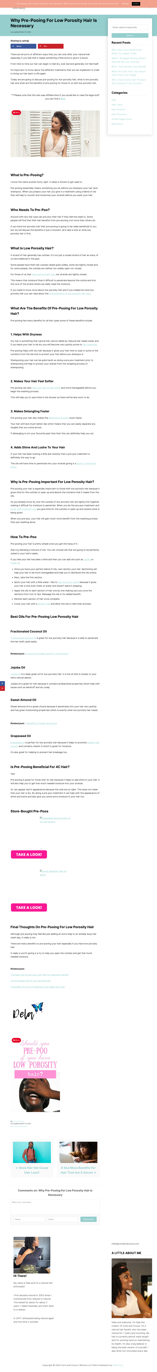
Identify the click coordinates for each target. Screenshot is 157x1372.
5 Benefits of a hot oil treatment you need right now (38, 987)
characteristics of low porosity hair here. (70, 293)
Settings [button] (125, 3)
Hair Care (14, 1126)
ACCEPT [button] (136, 4)
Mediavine (118, 1365)
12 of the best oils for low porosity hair (31, 980)
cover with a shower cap (23, 509)
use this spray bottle (68, 582)
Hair (114, 100)
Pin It (17, 112)
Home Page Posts (122, 119)
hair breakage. (90, 344)
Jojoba (87, 559)
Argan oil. (15, 563)
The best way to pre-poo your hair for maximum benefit (40, 975)
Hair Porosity (22, 1126)
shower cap (44, 604)
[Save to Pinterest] (2, 688)
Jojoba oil (15, 674)
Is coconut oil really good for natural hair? (46, 653)
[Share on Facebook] (2, 683)
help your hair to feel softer (46, 388)
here (62, 98)
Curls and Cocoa (18, 1121)
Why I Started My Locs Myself (129, 66)
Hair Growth (119, 109)
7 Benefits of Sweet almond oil (41, 723)
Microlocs (117, 124)
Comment (88, 1219)
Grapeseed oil (18, 742)
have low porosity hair (43, 274)
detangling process (59, 418)
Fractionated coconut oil (23, 638)
